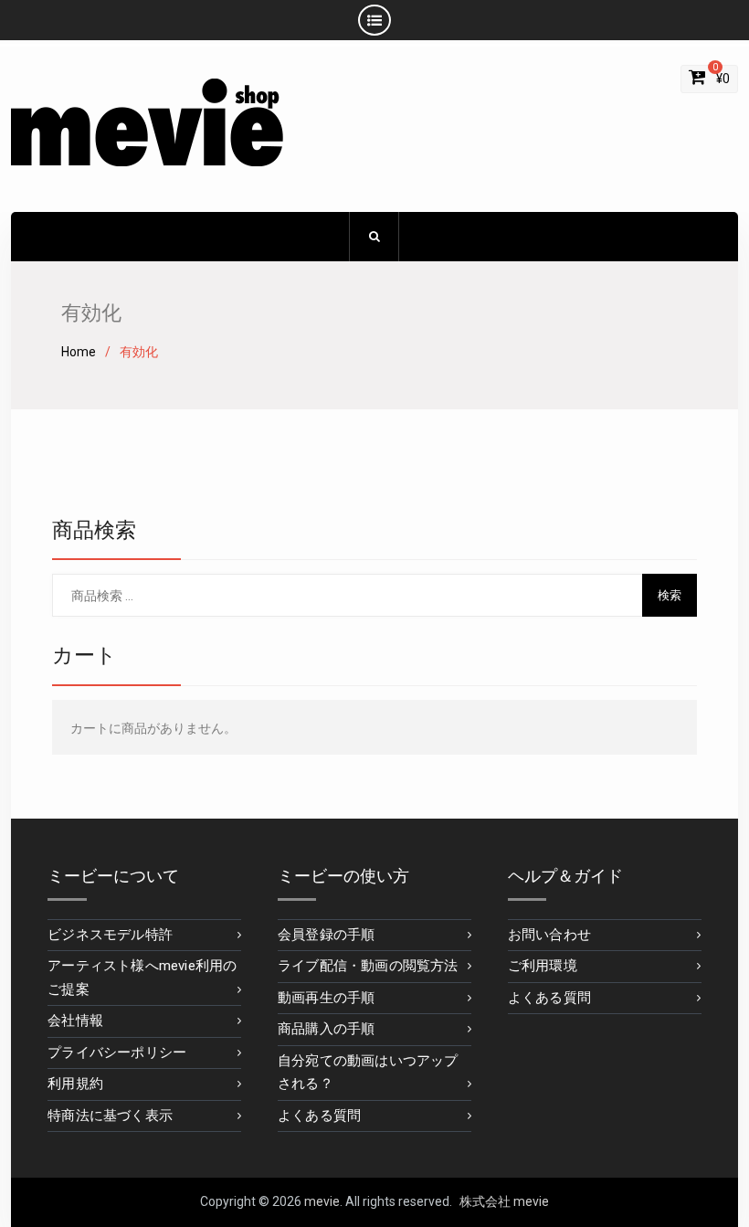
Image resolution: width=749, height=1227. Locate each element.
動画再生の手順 (326, 997)
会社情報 (75, 1020)
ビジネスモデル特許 (110, 934)
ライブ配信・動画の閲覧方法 (368, 965)
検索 (669, 595)
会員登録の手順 (326, 934)
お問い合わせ (549, 934)
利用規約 (75, 1083)
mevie (322, 1201)
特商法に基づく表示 (110, 1115)
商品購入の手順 (326, 1029)
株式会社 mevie (504, 1201)
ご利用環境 (542, 965)
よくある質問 (319, 1115)
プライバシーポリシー (116, 1052)
